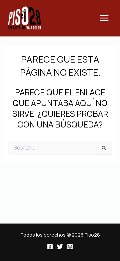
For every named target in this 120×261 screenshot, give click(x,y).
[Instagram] (70, 247)
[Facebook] (50, 247)
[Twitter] (60, 247)
